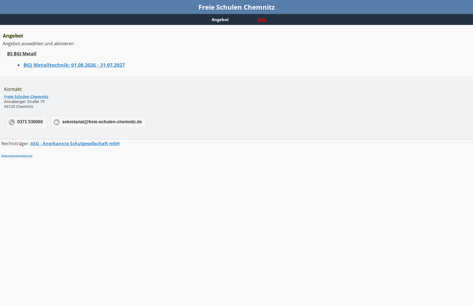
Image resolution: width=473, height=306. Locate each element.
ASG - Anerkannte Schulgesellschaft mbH (75, 144)
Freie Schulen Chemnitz (26, 96)
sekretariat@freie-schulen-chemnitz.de (102, 121)
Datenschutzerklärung (17, 156)
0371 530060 (30, 121)
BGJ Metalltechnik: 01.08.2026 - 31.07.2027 (74, 65)
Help (262, 19)
